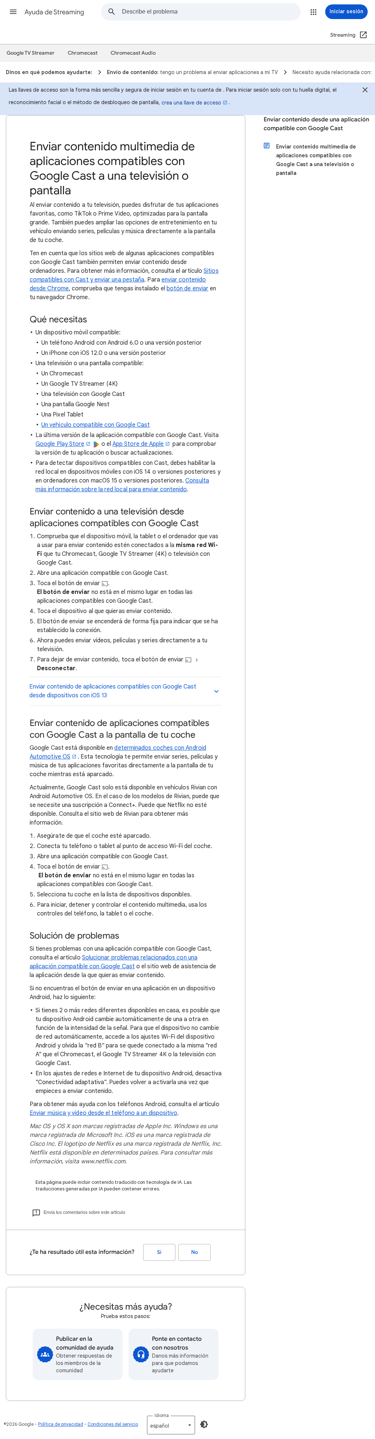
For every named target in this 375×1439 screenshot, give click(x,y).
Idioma (162, 1415)
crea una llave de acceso (191, 102)
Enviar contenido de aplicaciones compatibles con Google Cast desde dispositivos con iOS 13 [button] (112, 691)
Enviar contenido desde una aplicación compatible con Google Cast (316, 124)
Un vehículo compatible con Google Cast (95, 425)
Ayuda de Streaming (54, 12)
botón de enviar (187, 288)
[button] (13, 12)
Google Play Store (60, 444)
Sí (159, 1252)
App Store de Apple (138, 444)
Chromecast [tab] (82, 53)
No (194, 1252)
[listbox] (171, 1425)
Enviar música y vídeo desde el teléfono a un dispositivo (103, 1113)
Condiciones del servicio (113, 1424)
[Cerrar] (365, 91)
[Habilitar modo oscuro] (204, 1424)
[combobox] (211, 11)
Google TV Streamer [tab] (31, 53)
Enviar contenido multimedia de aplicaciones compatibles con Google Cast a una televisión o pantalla (316, 159)
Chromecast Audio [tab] (133, 53)
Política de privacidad (60, 1424)
